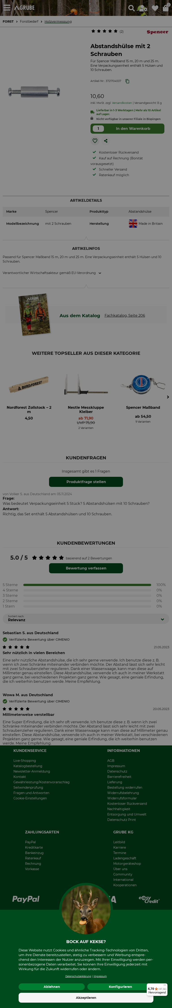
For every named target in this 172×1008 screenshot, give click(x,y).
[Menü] (165, 986)
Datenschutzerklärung (78, 976)
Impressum (100, 976)
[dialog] (86, 504)
